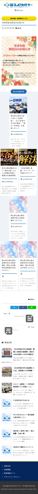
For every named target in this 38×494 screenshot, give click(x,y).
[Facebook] (23, 307)
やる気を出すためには (21, 400)
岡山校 (19, 28)
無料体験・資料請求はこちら (19, 18)
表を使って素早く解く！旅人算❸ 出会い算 (23, 432)
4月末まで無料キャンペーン (23, 447)
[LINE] (32, 307)
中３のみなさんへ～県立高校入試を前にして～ (23, 415)
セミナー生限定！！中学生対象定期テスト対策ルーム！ (23, 385)
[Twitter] (14, 307)
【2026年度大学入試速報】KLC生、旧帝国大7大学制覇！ (23, 369)
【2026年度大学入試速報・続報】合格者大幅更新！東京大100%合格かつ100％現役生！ (24, 351)
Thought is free (31, 489)
